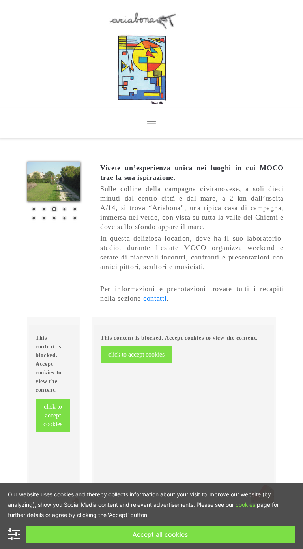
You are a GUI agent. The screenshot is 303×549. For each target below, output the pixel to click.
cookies (245, 504)
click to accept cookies (52, 415)
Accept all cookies (160, 534)
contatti (155, 298)
